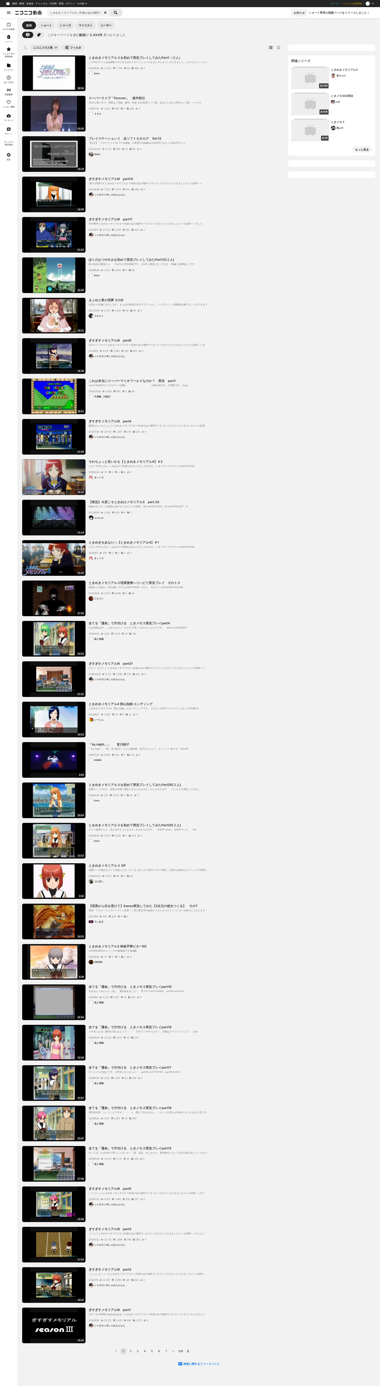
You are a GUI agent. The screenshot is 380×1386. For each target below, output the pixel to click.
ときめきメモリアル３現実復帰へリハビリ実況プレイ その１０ (134, 583)
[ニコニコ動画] (28, 13)
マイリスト (86, 25)
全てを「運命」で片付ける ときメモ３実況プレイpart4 (129, 623)
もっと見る (362, 149)
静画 (21, 3)
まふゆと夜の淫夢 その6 (106, 300)
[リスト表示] (271, 47)
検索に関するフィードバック (201, 1363)
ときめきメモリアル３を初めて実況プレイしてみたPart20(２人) (135, 825)
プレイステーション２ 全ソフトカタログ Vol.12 (125, 138)
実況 (61, 3)
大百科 (53, 3)
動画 (14, 3)
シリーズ (65, 25)
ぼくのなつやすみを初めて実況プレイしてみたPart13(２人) (131, 260)
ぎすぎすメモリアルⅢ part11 (110, 219)
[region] (8, 702)
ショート (46, 25)
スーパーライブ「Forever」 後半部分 (117, 98)
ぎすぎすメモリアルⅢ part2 (110, 1269)
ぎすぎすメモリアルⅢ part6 (110, 340)
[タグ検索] (38, 35)
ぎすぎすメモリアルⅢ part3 (110, 1229)
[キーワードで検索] (27, 35)
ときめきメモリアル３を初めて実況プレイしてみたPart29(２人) (135, 785)
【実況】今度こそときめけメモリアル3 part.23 (124, 502)
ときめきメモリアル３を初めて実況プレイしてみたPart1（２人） (135, 58)
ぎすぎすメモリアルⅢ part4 (110, 421)
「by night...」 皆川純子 (109, 744)
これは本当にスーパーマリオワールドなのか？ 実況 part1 (132, 381)
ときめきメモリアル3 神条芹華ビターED (118, 946)
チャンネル (42, 3)
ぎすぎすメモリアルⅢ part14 (111, 179)
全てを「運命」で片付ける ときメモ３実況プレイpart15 (130, 1148)
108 (180, 1351)
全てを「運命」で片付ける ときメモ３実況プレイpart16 (130, 1108)
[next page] (188, 1351)
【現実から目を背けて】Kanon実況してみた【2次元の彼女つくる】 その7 (143, 906)
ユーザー (106, 25)
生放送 (29, 3)
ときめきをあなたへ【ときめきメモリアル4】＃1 (124, 542)
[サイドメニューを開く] (9, 13)
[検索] (116, 13)
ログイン (335, 3)
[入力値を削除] (105, 13)
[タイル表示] (279, 47)
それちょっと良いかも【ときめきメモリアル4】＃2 (125, 462)
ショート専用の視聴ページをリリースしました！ (339, 12)
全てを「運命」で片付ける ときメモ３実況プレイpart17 (130, 1067)
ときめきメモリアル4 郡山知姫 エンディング (121, 704)
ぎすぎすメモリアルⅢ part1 (110, 1310)
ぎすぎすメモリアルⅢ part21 (111, 663)
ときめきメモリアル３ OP (107, 865)
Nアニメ (70, 3)
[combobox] (78, 13)
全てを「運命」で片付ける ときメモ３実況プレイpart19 (130, 987)
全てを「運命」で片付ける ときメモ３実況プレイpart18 (130, 1027)
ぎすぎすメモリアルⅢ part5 (110, 1189)
